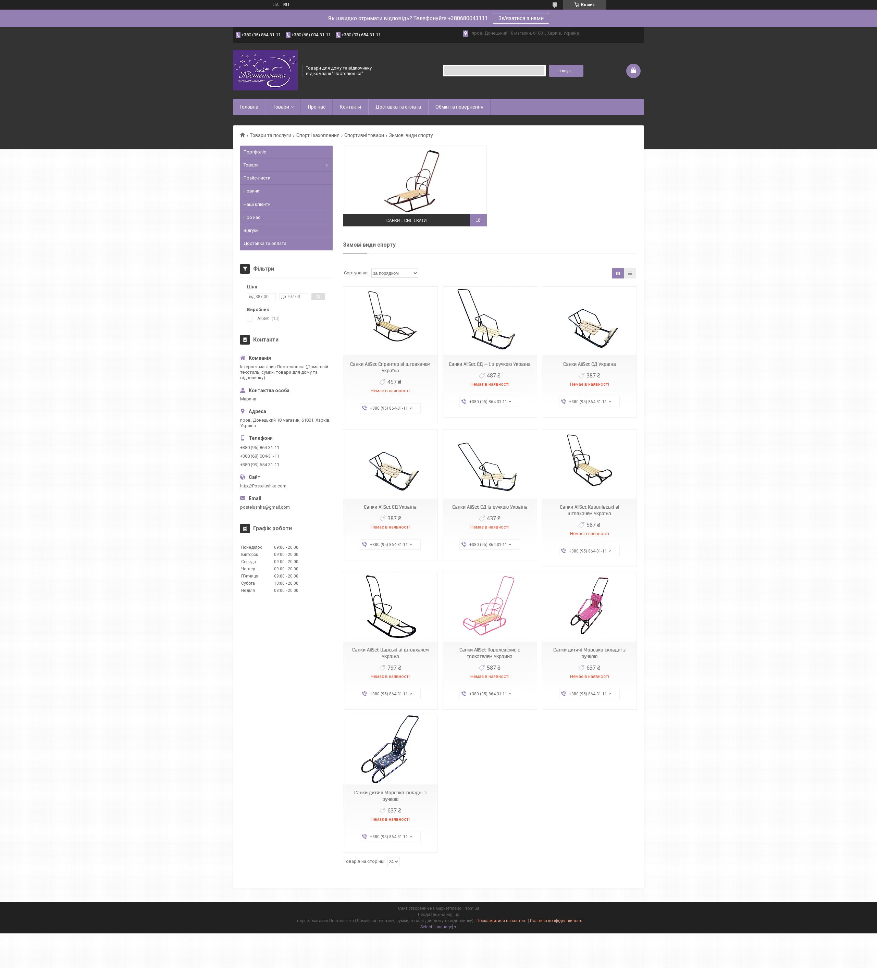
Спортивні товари (364, 135)
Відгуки (251, 230)
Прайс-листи (257, 178)
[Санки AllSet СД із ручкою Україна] (490, 464)
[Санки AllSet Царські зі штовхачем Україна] (390, 606)
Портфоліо (255, 151)
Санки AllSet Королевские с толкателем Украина (489, 653)
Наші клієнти (257, 204)
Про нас (316, 107)
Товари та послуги (270, 135)
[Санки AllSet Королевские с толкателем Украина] (490, 606)
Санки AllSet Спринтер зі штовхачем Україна (390, 367)
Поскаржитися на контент (502, 920)
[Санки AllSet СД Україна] (589, 321)
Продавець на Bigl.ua (438, 914)
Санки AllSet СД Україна (589, 364)
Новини (251, 191)
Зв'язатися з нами (521, 18)
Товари (281, 107)
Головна (249, 107)
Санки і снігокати (406, 220)
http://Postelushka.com (263, 485)
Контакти (350, 107)
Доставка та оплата (398, 107)
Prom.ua (471, 908)
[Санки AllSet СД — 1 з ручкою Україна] (490, 321)
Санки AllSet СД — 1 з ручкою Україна (490, 364)
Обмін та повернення (459, 107)
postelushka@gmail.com (265, 507)
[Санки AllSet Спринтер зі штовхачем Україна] (390, 321)
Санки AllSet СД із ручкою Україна (490, 507)
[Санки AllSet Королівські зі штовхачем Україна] (589, 464)
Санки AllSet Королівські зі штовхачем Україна (589, 510)
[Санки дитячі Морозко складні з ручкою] (589, 606)
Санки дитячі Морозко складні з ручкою (589, 653)
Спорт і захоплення (317, 135)
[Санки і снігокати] (415, 180)
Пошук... (566, 70)
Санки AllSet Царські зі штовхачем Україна (390, 653)
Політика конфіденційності (556, 920)
